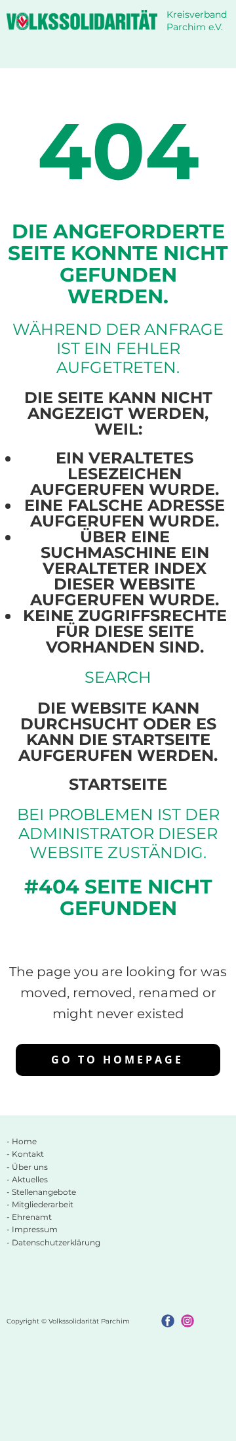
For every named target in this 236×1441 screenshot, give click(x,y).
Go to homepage (117, 1059)
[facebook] (167, 1320)
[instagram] (187, 1320)
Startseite (118, 784)
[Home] (82, 20)
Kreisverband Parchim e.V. (198, 21)
